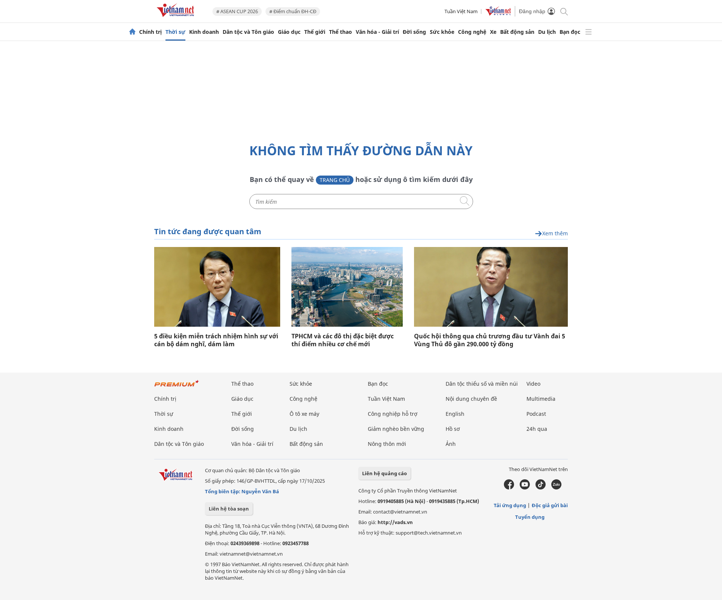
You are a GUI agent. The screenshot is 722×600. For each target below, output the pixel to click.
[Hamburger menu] (588, 31)
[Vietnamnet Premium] (176, 387)
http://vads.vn (395, 522)
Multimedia (540, 398)
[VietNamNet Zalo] (556, 487)
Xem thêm (555, 233)
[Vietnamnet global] (498, 14)
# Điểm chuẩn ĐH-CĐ (292, 11)
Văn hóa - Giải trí (377, 32)
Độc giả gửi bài (550, 505)
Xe (493, 32)
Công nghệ (472, 32)
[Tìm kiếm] (563, 11)
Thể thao (340, 32)
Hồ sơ (453, 428)
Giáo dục (289, 32)
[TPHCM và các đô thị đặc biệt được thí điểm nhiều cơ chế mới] (347, 287)
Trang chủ (335, 179)
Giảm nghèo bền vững (396, 428)
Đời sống (414, 32)
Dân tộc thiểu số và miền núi (482, 383)
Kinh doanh (204, 32)
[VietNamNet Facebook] (509, 487)
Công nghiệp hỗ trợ (392, 413)
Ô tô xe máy (304, 413)
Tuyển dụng (530, 517)
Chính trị (150, 32)
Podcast (536, 413)
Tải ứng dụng (510, 505)
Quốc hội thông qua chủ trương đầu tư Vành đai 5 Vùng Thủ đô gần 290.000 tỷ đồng (489, 340)
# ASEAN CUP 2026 (237, 11)
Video (533, 383)
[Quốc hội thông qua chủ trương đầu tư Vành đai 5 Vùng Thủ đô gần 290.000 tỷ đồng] (491, 287)
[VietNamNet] (132, 32)
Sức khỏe (442, 32)
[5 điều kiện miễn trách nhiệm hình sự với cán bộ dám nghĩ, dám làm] (217, 287)
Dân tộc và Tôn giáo (248, 32)
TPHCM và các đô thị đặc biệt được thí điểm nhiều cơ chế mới (342, 340)
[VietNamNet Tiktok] (540, 487)
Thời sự (175, 32)
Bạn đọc (570, 32)
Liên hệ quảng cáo (384, 473)
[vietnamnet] (176, 18)
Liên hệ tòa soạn (229, 508)
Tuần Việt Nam (461, 11)
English (455, 413)
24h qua (536, 428)
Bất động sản (517, 32)
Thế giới (314, 32)
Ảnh (451, 443)
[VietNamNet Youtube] (525, 487)
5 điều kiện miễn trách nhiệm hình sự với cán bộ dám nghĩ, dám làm (216, 340)
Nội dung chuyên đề (471, 398)
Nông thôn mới (387, 443)
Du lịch (547, 32)
